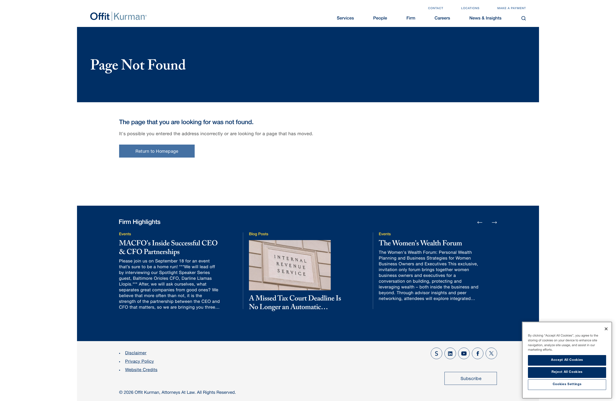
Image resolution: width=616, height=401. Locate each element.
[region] (567, 360)
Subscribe (471, 379)
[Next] (494, 222)
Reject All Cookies (567, 372)
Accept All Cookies (567, 360)
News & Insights (485, 19)
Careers (442, 19)
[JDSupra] (436, 353)
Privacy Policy (139, 362)
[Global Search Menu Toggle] (523, 18)
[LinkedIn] (450, 353)
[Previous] (480, 223)
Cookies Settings (567, 384)
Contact (435, 8)
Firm (410, 19)
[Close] (606, 329)
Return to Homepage (156, 152)
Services (345, 19)
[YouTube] (464, 353)
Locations (470, 8)
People (380, 19)
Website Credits (141, 370)
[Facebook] (477, 353)
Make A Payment (511, 8)
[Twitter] (491, 353)
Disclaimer (136, 353)
